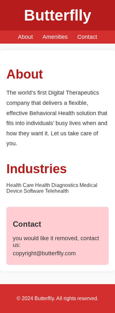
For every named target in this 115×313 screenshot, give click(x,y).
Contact (87, 37)
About (25, 37)
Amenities (55, 37)
